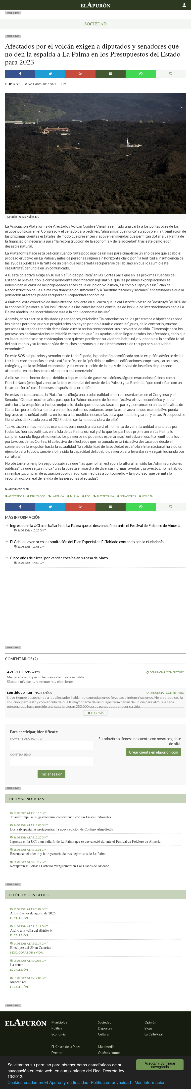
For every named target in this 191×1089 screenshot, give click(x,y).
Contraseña (20, 754)
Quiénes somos (109, 1053)
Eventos (57, 1053)
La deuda (16, 965)
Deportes (105, 1028)
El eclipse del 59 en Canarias (30, 948)
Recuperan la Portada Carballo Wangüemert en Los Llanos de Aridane (59, 866)
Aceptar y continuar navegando (160, 1065)
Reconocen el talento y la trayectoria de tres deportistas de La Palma (58, 854)
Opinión (150, 1022)
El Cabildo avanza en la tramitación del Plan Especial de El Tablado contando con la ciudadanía (87, 541)
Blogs (148, 1028)
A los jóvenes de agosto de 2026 (32, 913)
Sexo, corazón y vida (26, 952)
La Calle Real (153, 1034)
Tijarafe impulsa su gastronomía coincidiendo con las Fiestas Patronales (60, 817)
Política (56, 1028)
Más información (150, 1082)
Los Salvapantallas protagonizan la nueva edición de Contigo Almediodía (61, 829)
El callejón (19, 918)
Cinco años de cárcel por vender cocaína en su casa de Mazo (59, 558)
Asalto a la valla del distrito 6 (31, 930)
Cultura (103, 1034)
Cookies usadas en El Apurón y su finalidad (47, 1082)
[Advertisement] (95, 606)
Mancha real (18, 982)
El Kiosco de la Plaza (66, 1047)
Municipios (59, 1022)
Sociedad (95, 24)
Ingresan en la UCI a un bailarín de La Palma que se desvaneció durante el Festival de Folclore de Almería (95, 525)
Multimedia (106, 1047)
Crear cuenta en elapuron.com (153, 752)
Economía (58, 1034)
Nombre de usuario (26, 738)
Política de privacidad (111, 1082)
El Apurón (12, 84)
